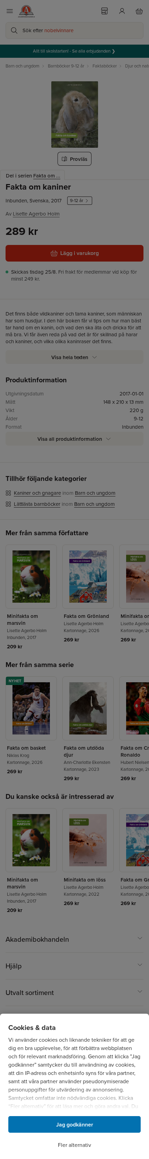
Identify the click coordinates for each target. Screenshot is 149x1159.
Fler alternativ (74, 1145)
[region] (74, 1086)
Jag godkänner (74, 1125)
